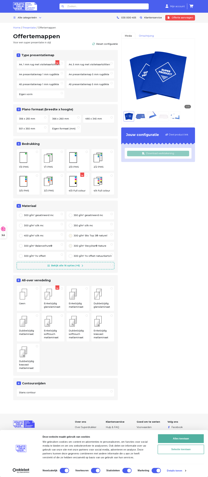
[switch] (95, 470)
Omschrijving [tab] (146, 35)
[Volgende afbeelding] (187, 75)
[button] (65, 265)
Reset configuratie (107, 43)
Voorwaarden (144, 427)
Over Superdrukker (85, 427)
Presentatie (29, 27)
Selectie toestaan (181, 449)
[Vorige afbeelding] (128, 75)
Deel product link (178, 134)
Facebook (177, 427)
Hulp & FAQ (112, 427)
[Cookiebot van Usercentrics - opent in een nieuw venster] (21, 470)
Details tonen (174, 470)
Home (16, 27)
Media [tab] (128, 35)
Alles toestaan (181, 438)
